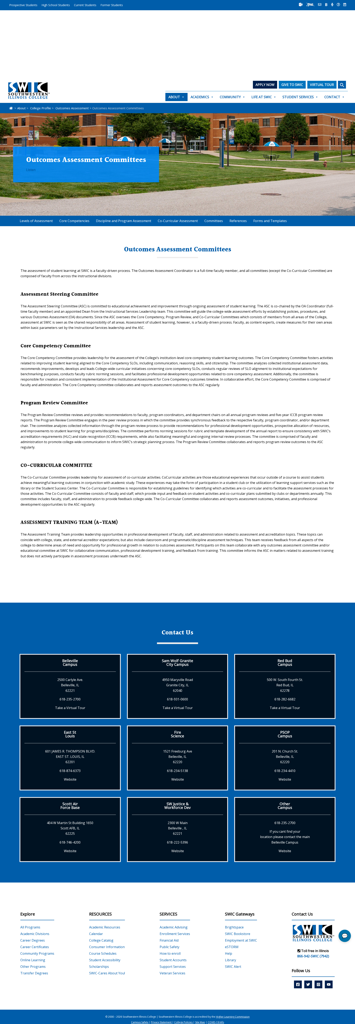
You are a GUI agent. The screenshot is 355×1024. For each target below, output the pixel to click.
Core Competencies (74, 221)
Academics (200, 97)
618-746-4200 (70, 842)
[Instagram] (318, 984)
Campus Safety (140, 1022)
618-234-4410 (284, 771)
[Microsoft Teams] (300, 4)
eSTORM (232, 947)
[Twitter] (308, 984)
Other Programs (33, 966)
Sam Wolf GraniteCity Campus (177, 662)
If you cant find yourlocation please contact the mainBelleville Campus (285, 837)
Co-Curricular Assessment (178, 221)
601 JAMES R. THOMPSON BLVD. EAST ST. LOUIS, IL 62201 (70, 756)
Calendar (96, 934)
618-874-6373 (70, 771)
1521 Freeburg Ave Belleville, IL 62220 (177, 756)
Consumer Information (107, 947)
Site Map (200, 1022)
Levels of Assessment (36, 221)
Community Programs (37, 953)
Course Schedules (102, 953)
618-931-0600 (177, 699)
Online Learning (32, 960)
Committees (213, 221)
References (238, 221)
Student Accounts (173, 960)
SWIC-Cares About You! (107, 973)
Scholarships (99, 966)
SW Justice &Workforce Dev (177, 805)
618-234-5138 (177, 771)
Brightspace (234, 927)
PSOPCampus (285, 734)
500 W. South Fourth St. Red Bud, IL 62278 (285, 685)
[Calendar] (345, 4)
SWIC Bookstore (237, 934)
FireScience (177, 734)
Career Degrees (32, 940)
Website (70, 779)
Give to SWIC (292, 84)
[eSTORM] (310, 4)
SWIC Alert (233, 966)
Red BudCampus (285, 662)
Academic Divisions (34, 934)
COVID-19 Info (216, 1022)
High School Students (55, 5)
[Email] (319, 4)
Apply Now (265, 84)
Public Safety (169, 947)
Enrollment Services (175, 934)
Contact (332, 97)
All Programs (30, 927)
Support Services (173, 966)
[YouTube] (329, 984)
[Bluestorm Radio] (332, 4)
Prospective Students (23, 5)
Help (228, 953)
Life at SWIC (261, 97)
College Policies (183, 1022)
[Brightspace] (326, 4)
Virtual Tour (322, 84)
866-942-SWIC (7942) (313, 956)
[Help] (338, 4)
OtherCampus (285, 805)
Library (230, 960)
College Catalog (101, 940)
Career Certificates (34, 947)
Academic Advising (174, 927)
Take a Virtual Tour (70, 708)
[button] (342, 85)
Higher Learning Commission (233, 1016)
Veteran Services (172, 973)
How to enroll (170, 953)
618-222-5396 (177, 842)
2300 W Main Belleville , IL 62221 (178, 828)
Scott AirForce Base (70, 805)
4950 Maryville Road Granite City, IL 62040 (177, 685)
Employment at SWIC (241, 940)
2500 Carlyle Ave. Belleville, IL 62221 (70, 685)
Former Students (111, 5)
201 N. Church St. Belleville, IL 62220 (285, 756)
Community (230, 97)
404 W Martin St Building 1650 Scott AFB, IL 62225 (70, 828)
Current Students (85, 5)
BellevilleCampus (70, 662)
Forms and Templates (270, 221)
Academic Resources (104, 927)
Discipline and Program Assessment (123, 221)
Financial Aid (169, 940)
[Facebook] (298, 984)
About (174, 97)
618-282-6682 (284, 699)
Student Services (298, 97)
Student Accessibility (104, 960)
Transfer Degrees (34, 973)
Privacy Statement (161, 1022)
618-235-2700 (70, 699)
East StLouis (70, 734)
